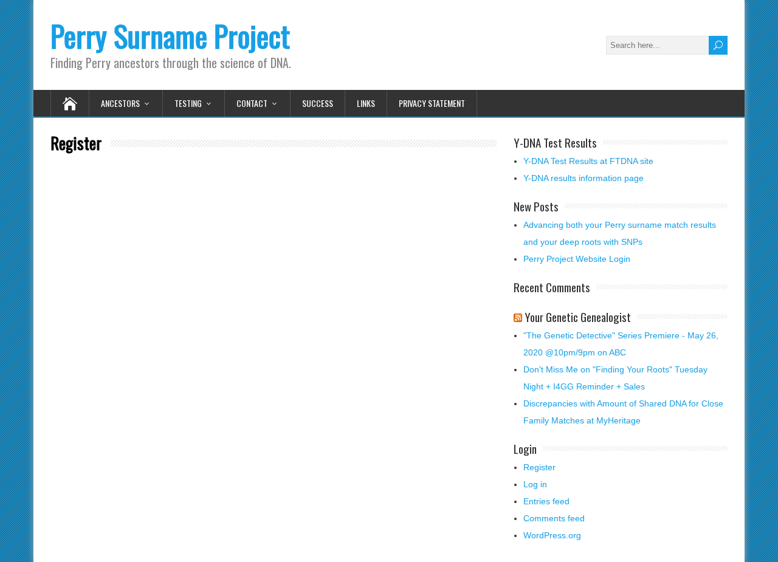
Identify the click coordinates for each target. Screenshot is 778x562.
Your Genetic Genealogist (578, 316)
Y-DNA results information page (583, 178)
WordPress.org (552, 535)
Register (539, 467)
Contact (251, 103)
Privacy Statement (432, 103)
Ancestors (120, 103)
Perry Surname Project (170, 35)
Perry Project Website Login (576, 259)
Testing (188, 103)
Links (366, 103)
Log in (535, 484)
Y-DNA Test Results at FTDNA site (588, 161)
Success (317, 103)
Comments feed (554, 518)
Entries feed (546, 501)
